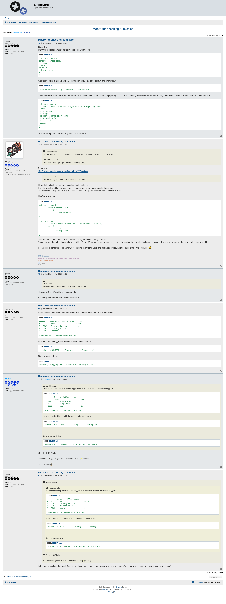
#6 (39, 475)
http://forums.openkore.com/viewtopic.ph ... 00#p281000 (63, 171)
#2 (39, 144)
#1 (39, 43)
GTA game (118, 587)
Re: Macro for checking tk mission (56, 141)
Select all (49, 55)
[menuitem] (7, 18)
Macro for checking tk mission (113, 29)
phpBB (104, 589)
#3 (39, 274)
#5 (39, 379)
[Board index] (19, 8)
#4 (39, 309)
